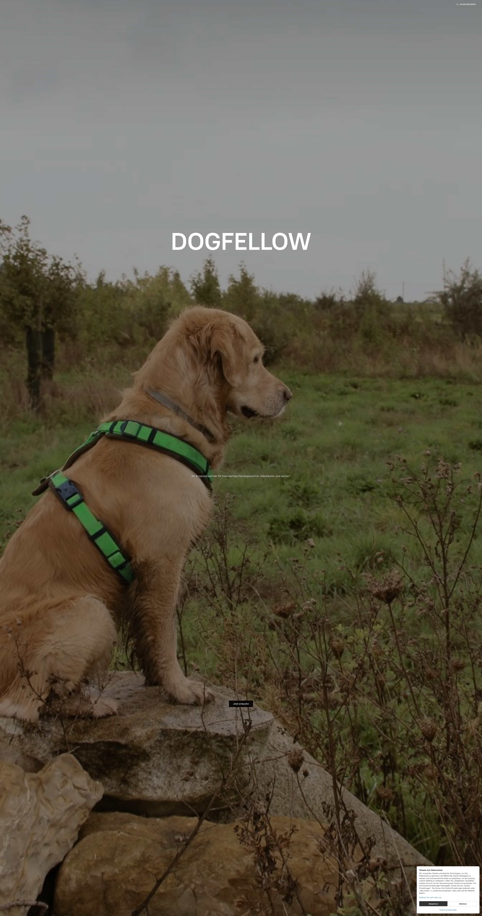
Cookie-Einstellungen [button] (448, 910)
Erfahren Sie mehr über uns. (430, 897)
